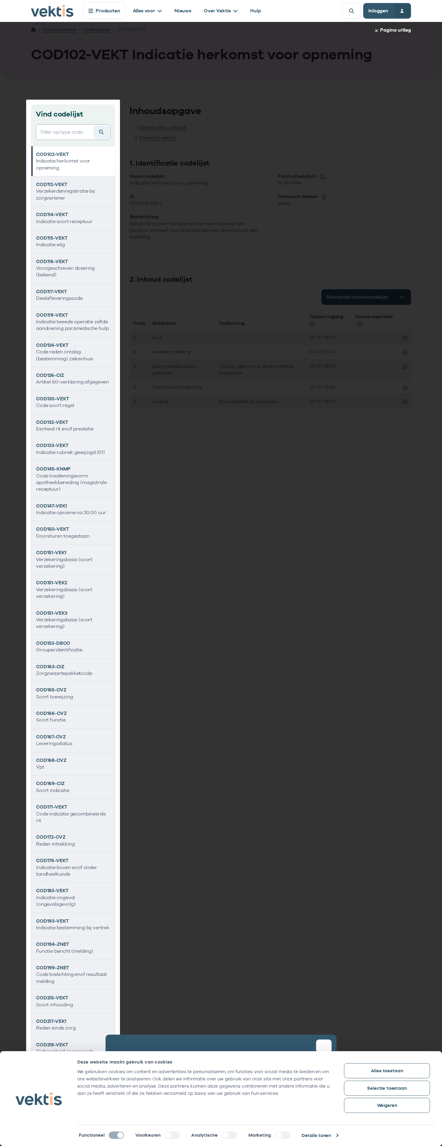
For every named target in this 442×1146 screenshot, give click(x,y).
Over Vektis (217, 11)
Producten (108, 11)
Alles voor (144, 11)
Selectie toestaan (387, 1088)
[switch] (172, 1135)
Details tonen (316, 1135)
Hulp (255, 11)
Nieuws (182, 11)
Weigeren (387, 1105)
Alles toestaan (387, 1070)
